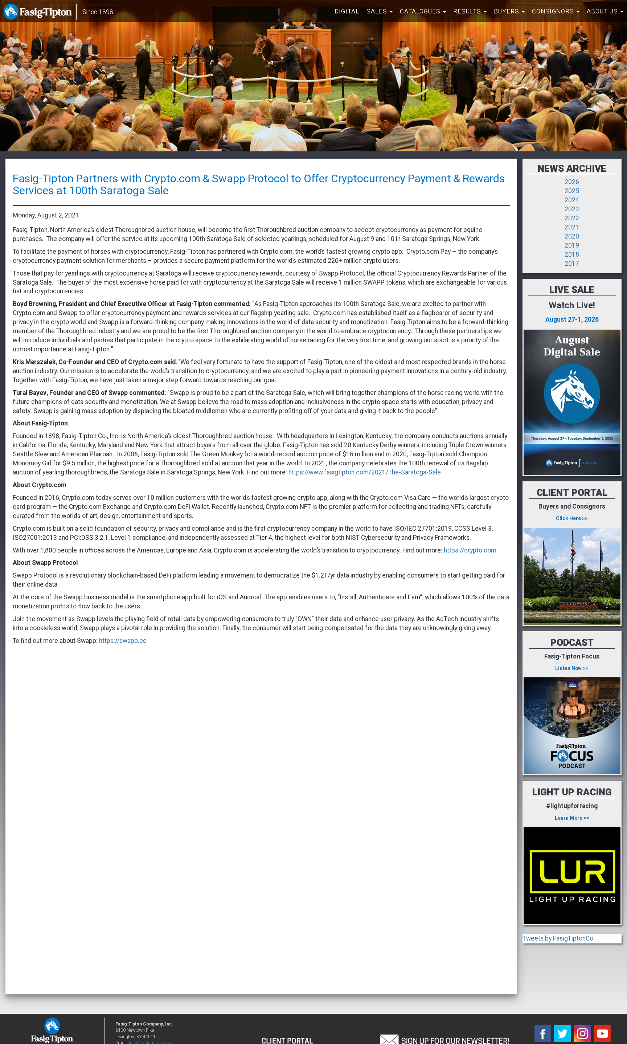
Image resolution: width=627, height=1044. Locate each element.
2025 (572, 191)
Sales (377, 11)
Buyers (507, 11)
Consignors (554, 11)
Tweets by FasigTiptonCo (557, 938)
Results (468, 11)
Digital (347, 11)
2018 (572, 254)
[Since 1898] (39, 13)
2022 (572, 218)
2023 (572, 209)
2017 (572, 263)
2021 (572, 227)
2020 (572, 236)
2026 (572, 182)
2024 (572, 200)
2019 (572, 245)
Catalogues (421, 11)
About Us (603, 11)
